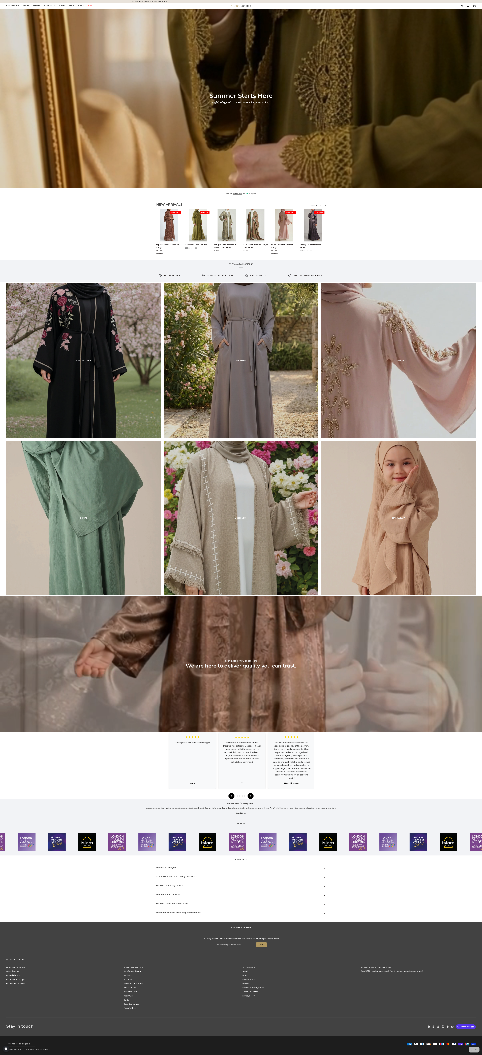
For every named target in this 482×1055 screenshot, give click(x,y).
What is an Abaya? (166, 867)
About (245, 971)
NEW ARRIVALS (169, 204)
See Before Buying (132, 971)
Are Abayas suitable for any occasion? (176, 876)
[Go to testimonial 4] (245, 796)
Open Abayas (12, 971)
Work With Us (130, 1008)
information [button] (249, 967)
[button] (26, 6)
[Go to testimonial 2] (239, 796)
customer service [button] (133, 967)
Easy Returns (130, 987)
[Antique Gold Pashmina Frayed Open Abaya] (226, 225)
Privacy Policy (249, 996)
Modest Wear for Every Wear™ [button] (377, 967)
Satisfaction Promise (133, 983)
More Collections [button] (15, 967)
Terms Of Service (250, 991)
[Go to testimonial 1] (237, 796)
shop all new (317, 205)
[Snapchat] (447, 1026)
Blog (245, 975)
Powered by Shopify (40, 1049)
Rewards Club (130, 991)
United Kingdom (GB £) (19, 1044)
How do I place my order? (169, 885)
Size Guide (129, 996)
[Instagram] (443, 1026)
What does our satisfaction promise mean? (178, 912)
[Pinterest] (438, 1026)
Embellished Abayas (15, 983)
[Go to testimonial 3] (242, 796)
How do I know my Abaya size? (172, 903)
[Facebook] (429, 1026)
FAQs (126, 1000)
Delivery (246, 983)
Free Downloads (131, 1004)
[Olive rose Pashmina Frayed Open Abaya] (255, 225)
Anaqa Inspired (16, 1049)
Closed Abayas (13, 975)
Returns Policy (249, 979)
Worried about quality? (168, 894)
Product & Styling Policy (253, 987)
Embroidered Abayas (15, 979)
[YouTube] (452, 1026)
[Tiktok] (433, 1026)
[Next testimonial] (251, 796)
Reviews (128, 975)
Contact (128, 979)
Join (261, 945)
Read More (241, 813)
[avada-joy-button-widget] (6, 1049)
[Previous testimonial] (231, 796)
